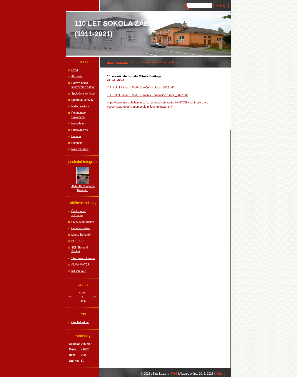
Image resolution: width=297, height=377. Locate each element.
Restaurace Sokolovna (78, 115)
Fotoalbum (78, 123)
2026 (83, 301)
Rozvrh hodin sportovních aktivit (83, 85)
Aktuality (122, 62)
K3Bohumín (78, 271)
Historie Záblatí (80, 228)
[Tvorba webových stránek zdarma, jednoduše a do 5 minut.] (168, 374)
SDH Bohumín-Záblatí (80, 250)
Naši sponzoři (79, 149)
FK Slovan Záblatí (82, 221)
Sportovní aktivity (82, 99)
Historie (76, 136)
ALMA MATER (80, 264)
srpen (82, 292)
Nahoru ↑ (221, 373)
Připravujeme (79, 130)
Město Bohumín (81, 234)
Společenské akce (83, 93)
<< (70, 296)
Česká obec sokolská (78, 213)
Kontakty (77, 142)
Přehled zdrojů (80, 322)
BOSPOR (77, 241)
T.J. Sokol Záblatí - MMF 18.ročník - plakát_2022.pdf (140, 87)
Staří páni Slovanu (83, 258)
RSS (174, 373)
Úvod (110, 62)
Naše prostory (80, 106)
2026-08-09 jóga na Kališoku (83, 188)
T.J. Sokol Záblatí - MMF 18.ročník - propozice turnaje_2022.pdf (147, 95)
